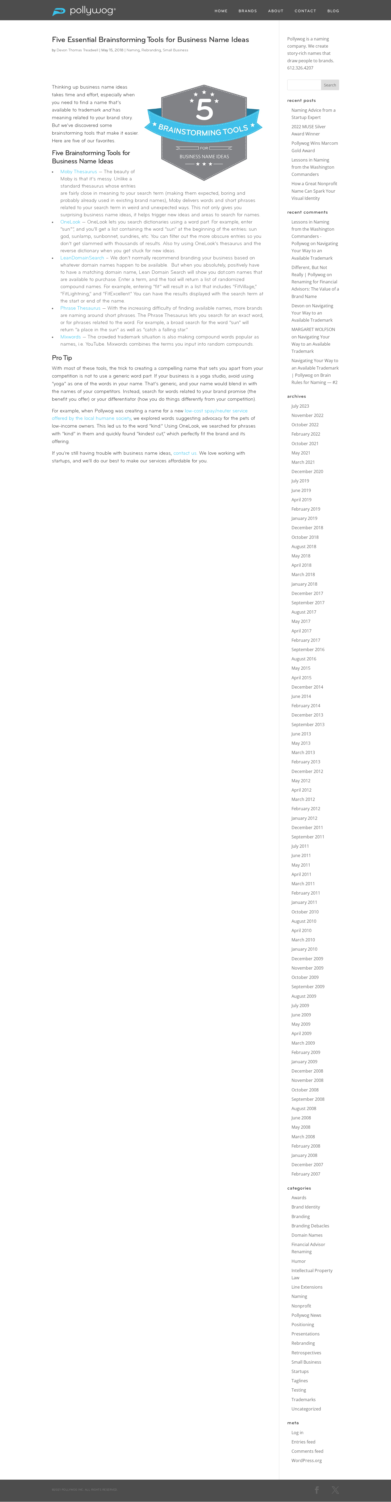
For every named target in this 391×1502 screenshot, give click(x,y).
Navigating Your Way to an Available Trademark (315, 251)
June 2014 (301, 696)
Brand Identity (306, 1207)
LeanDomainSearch (82, 258)
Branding (301, 1216)
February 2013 (306, 762)
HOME (221, 11)
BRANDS (248, 11)
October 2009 (305, 977)
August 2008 (304, 1108)
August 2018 (304, 546)
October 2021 (305, 443)
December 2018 (307, 528)
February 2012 (306, 809)
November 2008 (307, 1080)
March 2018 (303, 574)
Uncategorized (306, 1409)
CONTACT (306, 11)
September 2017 (308, 603)
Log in (297, 1432)
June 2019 (301, 490)
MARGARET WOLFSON (313, 329)
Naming (133, 50)
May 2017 (301, 621)
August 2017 (304, 612)
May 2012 (301, 781)
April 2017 (301, 631)
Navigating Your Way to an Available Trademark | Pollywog (315, 368)
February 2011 (306, 893)
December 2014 (307, 687)
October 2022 (305, 425)
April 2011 (301, 874)
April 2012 (301, 790)
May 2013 (301, 743)
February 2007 (306, 1174)
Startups (300, 1371)
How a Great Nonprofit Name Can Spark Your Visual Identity (314, 191)
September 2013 (308, 724)
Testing (299, 1390)
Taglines (300, 1381)
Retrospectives (306, 1353)
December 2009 (307, 959)
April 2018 (301, 565)
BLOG (333, 11)
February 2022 (306, 434)
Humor (299, 1261)
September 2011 (308, 837)
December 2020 (307, 471)
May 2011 (301, 865)
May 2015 (301, 668)
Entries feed (303, 1442)
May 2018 (301, 556)
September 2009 (308, 987)
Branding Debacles (310, 1226)
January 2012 (304, 818)
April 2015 (301, 678)
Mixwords (70, 337)
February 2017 (306, 640)
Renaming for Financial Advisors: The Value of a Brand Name (315, 289)
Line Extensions (307, 1287)
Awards (299, 1198)
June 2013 (301, 734)
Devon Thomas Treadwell (77, 50)
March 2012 (303, 799)
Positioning (303, 1324)
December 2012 (307, 771)
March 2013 (303, 752)
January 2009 (304, 1062)
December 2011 (307, 827)
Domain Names (307, 1235)
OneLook (70, 222)
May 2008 (301, 1127)
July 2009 (300, 1005)
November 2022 (307, 415)
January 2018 (304, 584)
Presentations (306, 1334)
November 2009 (307, 968)
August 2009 (304, 996)
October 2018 (305, 537)
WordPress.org (307, 1460)
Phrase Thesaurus (80, 308)
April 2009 (301, 1033)
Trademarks (304, 1399)
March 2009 (303, 1043)
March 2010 (303, 940)
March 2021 (303, 462)
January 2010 (304, 949)
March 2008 (303, 1137)
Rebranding (151, 50)
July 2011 (300, 846)
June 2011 (301, 855)
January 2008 (304, 1155)
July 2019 (300, 481)
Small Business (175, 50)
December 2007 (307, 1165)
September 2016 (308, 649)
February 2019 (306, 509)
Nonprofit (301, 1306)
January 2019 (304, 518)
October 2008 (305, 1090)
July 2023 (300, 406)
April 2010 (301, 930)
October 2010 (305, 912)
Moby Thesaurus (78, 172)
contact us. (185, 453)
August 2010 (304, 921)
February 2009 (306, 1052)
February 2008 (306, 1146)
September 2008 (308, 1099)
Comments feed (307, 1451)
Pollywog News (306, 1315)
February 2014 (306, 706)
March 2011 (303, 884)
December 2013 (307, 715)
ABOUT (276, 11)
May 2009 (301, 1024)
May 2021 (301, 453)
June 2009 (301, 1015)
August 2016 (304, 659)
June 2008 (301, 1118)
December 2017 (307, 593)
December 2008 (307, 1071)
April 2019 (301, 500)
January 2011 (304, 902)
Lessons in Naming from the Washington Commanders (313, 167)
